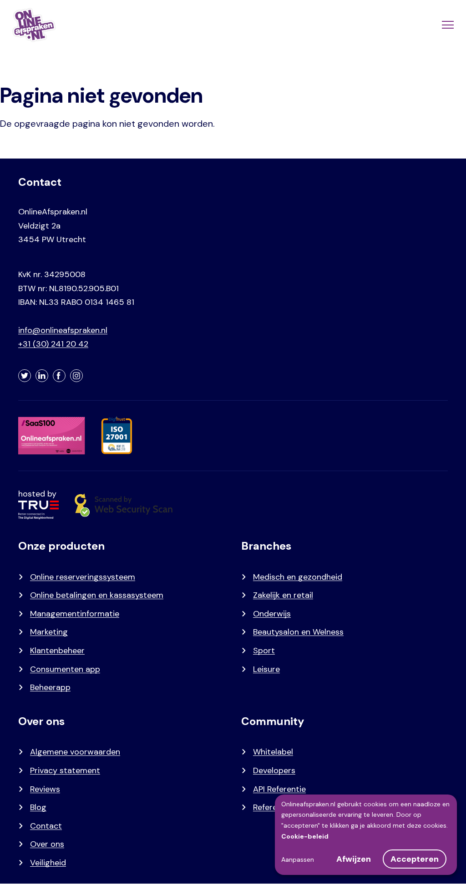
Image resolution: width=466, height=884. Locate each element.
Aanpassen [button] (297, 859)
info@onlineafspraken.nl (62, 330)
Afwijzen (353, 859)
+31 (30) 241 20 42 (53, 343)
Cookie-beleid (305, 836)
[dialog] (366, 835)
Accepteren (414, 859)
